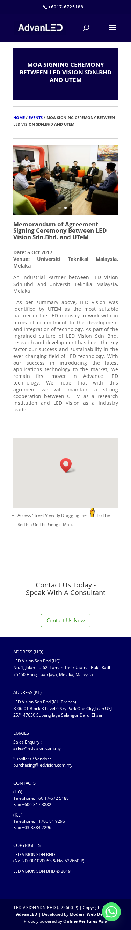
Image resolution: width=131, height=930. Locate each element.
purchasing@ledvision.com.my (42, 765)
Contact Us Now (65, 620)
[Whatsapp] (111, 911)
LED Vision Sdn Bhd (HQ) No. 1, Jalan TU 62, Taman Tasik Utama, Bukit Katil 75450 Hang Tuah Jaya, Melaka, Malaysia (61, 667)
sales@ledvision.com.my (37, 748)
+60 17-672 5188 (52, 798)
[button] (68, 465)
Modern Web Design (90, 914)
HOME (19, 117)
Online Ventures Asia (85, 921)
